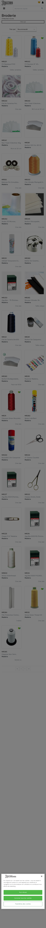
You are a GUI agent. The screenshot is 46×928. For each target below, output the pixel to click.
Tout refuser (23, 892)
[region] (23, 891)
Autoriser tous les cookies (23, 898)
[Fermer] (41, 876)
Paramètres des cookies (23, 904)
